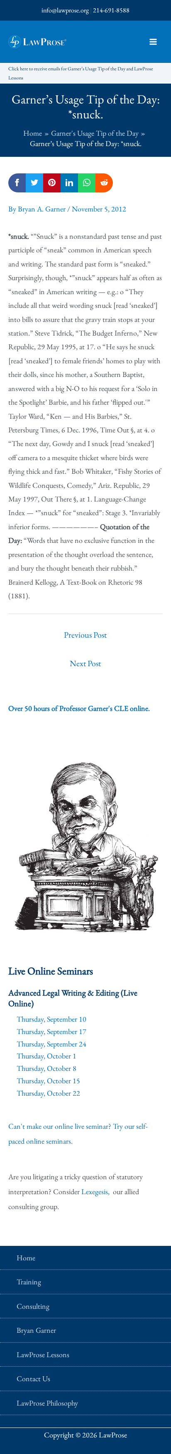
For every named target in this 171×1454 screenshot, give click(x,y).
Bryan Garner (36, 1330)
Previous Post (85, 634)
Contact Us (33, 1378)
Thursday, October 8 (46, 1068)
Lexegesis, (96, 1191)
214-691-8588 (111, 10)
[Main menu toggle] (153, 42)
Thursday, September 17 (51, 1031)
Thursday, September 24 (51, 1044)
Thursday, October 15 (48, 1080)
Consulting (33, 1306)
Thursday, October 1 (46, 1056)
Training (29, 1281)
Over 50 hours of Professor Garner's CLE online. (79, 708)
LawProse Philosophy (47, 1403)
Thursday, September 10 (51, 1019)
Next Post (85, 663)
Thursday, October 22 (48, 1093)
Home (26, 1257)
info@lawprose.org (65, 10)
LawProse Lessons (43, 1354)
